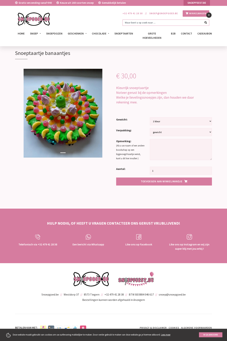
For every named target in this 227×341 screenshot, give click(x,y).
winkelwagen (197, 13)
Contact (186, 33)
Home (21, 33)
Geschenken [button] (76, 33)
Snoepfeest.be (196, 2)
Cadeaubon (204, 33)
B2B (173, 33)
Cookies (174, 327)
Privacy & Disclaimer (153, 327)
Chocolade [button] (99, 33)
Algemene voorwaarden (196, 327)
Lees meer (165, 334)
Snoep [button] (34, 33)
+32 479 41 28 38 (133, 13)
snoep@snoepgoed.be (163, 13)
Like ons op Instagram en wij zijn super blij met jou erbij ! (189, 246)
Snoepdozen (54, 33)
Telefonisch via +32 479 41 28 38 (37, 244)
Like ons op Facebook (138, 244)
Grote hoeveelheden (152, 36)
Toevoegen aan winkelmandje (161, 181)
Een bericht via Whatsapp (88, 244)
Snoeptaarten (123, 33)
